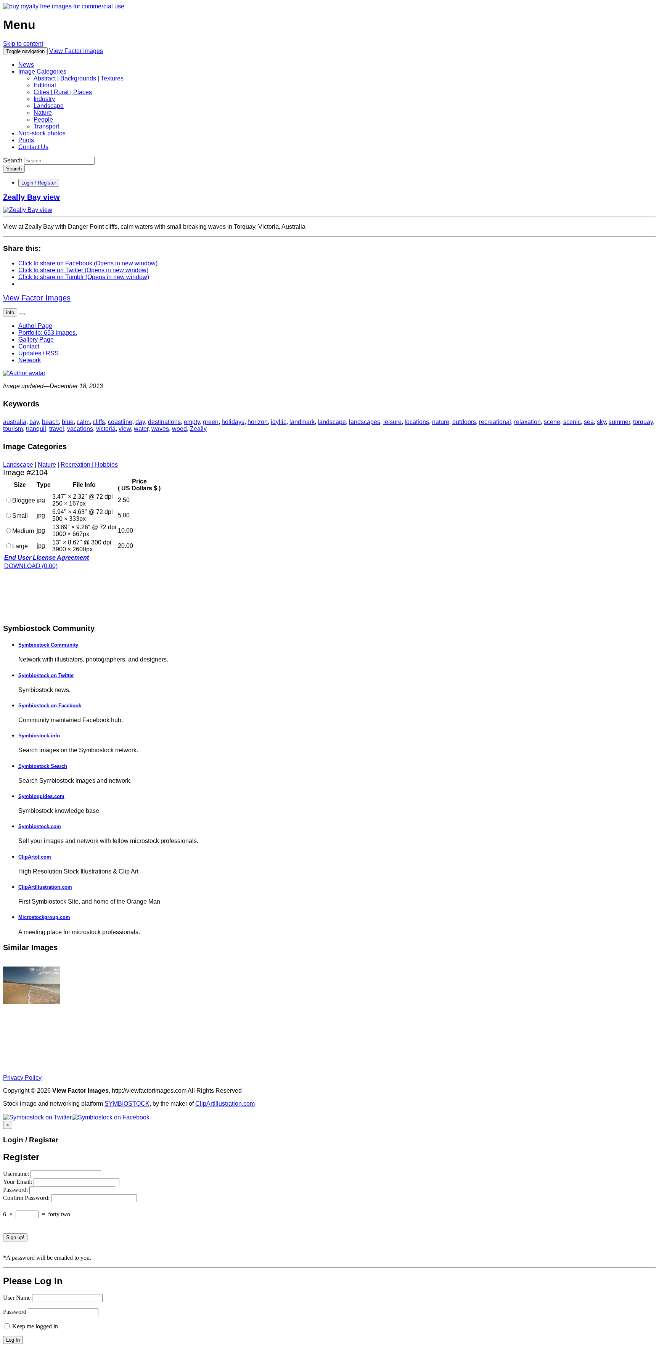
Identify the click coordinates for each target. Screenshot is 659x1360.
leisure (392, 422)
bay (34, 422)
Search (13, 160)
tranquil (36, 429)
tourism (13, 429)
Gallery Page (36, 339)
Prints (26, 140)
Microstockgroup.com (44, 917)
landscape (332, 422)
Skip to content (23, 43)
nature (440, 422)
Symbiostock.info (39, 736)
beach (50, 422)
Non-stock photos (42, 133)
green (211, 422)
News (26, 64)
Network (29, 360)
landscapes (364, 422)
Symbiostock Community (48, 645)
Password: (16, 1190)
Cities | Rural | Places (63, 92)
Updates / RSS (38, 353)
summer (619, 422)
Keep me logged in (34, 1326)
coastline (120, 422)
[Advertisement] (64, 596)
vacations (80, 429)
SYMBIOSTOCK (126, 1103)
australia (14, 422)
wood (179, 429)
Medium (23, 531)
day (140, 422)
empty (192, 422)
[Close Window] (4, 1353)
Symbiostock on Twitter (46, 675)
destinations (164, 422)
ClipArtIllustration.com (45, 887)
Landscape (49, 106)
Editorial (45, 85)
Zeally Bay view (31, 197)
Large (20, 546)
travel (56, 429)
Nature (43, 112)
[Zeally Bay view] (27, 210)
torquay (643, 422)
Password (14, 1312)
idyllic (278, 422)
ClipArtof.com (34, 857)
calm (83, 422)
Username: (17, 1174)
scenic (572, 422)
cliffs (99, 422)
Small (20, 515)
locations (417, 422)
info (10, 312)
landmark (302, 422)
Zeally (198, 429)
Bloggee (23, 500)
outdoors (464, 422)
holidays (233, 422)
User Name (17, 1297)
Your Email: (18, 1182)
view (125, 429)
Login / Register (38, 183)
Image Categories (42, 71)
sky (601, 422)
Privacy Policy (22, 1077)
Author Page (35, 326)
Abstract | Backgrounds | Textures (79, 78)
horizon (258, 422)
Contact (28, 346)
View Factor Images (76, 51)
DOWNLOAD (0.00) (31, 566)
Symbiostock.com (39, 826)
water (141, 429)
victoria (106, 429)
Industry (44, 99)
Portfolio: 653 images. (47, 332)
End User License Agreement (46, 557)
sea (589, 422)
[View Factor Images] (63, 6)
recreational (495, 422)
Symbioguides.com (41, 796)
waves (160, 429)
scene (552, 422)
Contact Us (33, 147)
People (43, 119)
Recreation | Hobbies (89, 464)
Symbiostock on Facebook (49, 705)
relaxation (527, 422)
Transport (46, 126)
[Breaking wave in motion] (31, 1002)
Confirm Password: (27, 1198)
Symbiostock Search (42, 766)
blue (68, 422)
